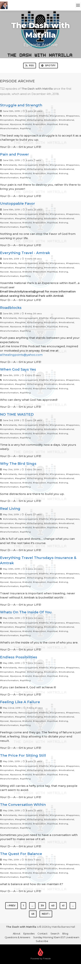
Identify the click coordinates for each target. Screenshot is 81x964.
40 (52, 905)
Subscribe (42, 941)
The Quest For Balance (21, 854)
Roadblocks (10, 307)
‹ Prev (11, 905)
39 (42, 905)
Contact (42, 933)
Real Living (10, 508)
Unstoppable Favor (17, 203)
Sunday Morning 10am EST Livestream (56, 937)
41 (63, 905)
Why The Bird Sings (18, 463)
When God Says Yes (18, 369)
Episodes (28, 933)
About (16, 933)
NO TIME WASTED (17, 414)
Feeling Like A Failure (20, 702)
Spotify (50, 65)
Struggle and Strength (21, 105)
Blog (65, 933)
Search (54, 933)
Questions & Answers (17, 937)
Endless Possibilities (18, 657)
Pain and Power (14, 154)
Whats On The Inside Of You (26, 612)
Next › (46, 913)
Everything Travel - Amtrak (25, 253)
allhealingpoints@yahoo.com (21, 354)
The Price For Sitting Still (23, 755)
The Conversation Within (23, 804)
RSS (31, 65)
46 (32, 913)
